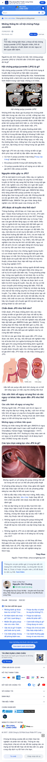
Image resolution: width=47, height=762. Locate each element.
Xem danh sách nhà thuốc (23, 646)
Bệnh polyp (13, 600)
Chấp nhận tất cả (33, 756)
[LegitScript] (13, 716)
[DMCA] (24, 711)
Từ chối (13, 756)
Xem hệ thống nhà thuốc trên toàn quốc (23, 642)
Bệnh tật (22, 600)
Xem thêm (20, 572)
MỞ (42, 2)
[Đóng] (2, 2)
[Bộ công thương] (7, 711)
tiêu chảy (24, 497)
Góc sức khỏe (10, 18)
